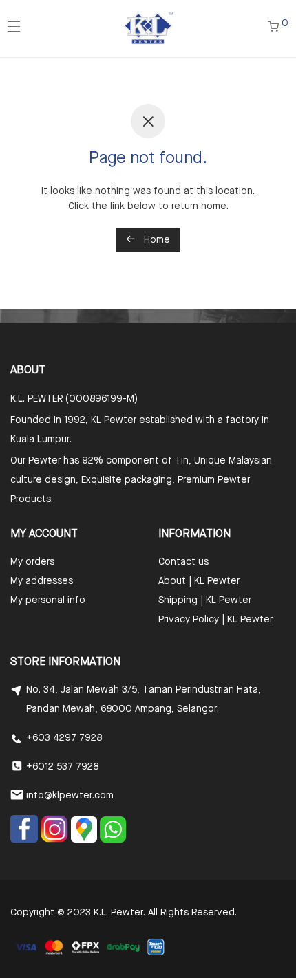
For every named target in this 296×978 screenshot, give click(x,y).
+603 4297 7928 (64, 738)
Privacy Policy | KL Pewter (215, 619)
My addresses (41, 581)
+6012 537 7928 (62, 767)
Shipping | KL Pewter (204, 600)
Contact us (183, 562)
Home (155, 240)
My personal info (47, 600)
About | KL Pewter (199, 581)
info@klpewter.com (70, 796)
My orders (32, 562)
